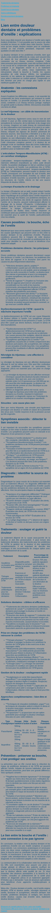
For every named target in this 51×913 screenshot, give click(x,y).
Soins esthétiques (8, 13)
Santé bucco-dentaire (10, 10)
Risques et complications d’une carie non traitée (21, 907)
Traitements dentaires (10, 3)
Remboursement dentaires (12, 16)
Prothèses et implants (10, 6)
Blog (3, 20)
